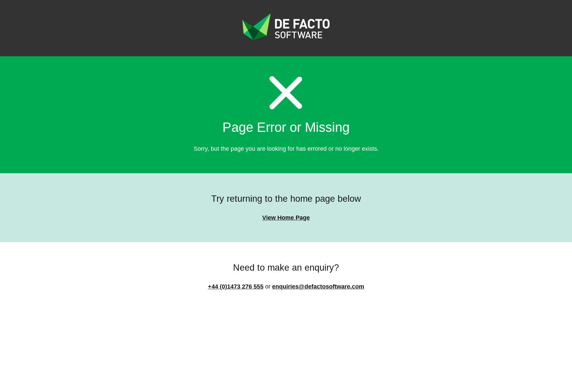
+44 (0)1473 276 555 (235, 286)
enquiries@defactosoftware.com (318, 286)
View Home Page (286, 217)
